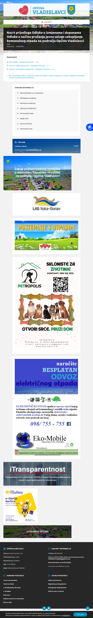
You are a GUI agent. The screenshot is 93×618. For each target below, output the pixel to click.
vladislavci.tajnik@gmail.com (59, 559)
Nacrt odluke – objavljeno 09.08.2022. (21, 62)
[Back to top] (88, 608)
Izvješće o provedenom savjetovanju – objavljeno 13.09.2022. (29, 69)
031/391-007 (58, 553)
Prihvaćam (80, 614)
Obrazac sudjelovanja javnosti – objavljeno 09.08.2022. (27, 66)
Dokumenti (20, 46)
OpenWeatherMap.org (33, 150)
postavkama (66, 615)
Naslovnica (10, 46)
